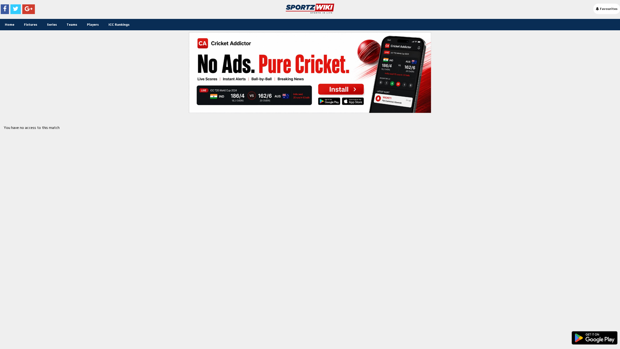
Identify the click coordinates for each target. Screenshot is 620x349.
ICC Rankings (119, 24)
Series (52, 24)
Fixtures (30, 24)
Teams (72, 24)
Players (93, 24)
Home (9, 24)
